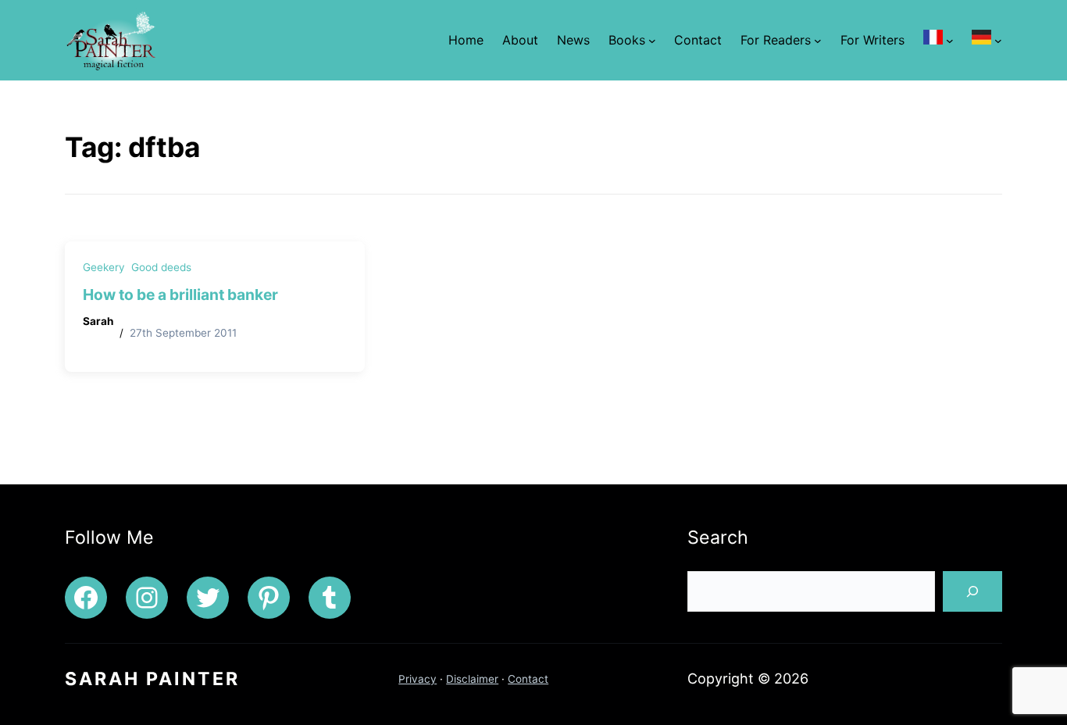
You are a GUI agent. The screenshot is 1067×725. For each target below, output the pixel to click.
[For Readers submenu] (818, 40)
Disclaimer (472, 679)
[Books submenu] (652, 40)
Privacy (417, 679)
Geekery (104, 267)
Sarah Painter (152, 679)
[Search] (972, 591)
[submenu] (950, 40)
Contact (528, 679)
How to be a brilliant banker (180, 294)
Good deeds (161, 267)
